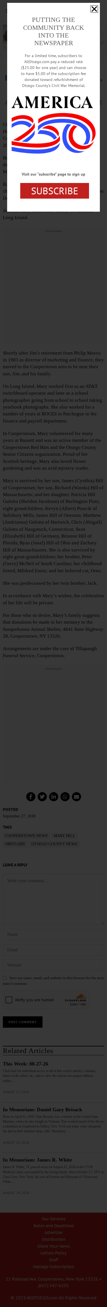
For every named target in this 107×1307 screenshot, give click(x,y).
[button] (94, 9)
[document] (53, 653)
